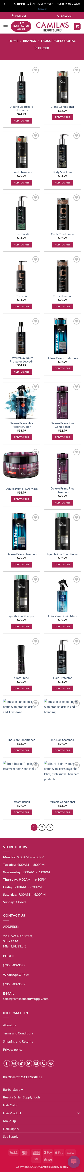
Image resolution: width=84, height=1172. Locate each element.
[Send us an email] (36, 1063)
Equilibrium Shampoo (21, 616)
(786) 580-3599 (14, 965)
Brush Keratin (21, 234)
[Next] (49, 827)
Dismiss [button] (42, 9)
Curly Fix (21, 296)
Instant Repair (21, 801)
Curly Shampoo (62, 296)
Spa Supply (10, 1136)
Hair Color (10, 1105)
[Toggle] (78, 1112)
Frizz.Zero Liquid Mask (62, 616)
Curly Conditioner (62, 234)
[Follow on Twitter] (28, 1063)
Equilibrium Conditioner (62, 554)
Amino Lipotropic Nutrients (21, 108)
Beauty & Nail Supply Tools (21, 1097)
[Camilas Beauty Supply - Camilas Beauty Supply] (52, 27)
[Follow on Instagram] (14, 1063)
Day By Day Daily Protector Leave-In (21, 359)
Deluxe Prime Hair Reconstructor (21, 425)
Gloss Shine (21, 677)
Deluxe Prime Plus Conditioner (62, 425)
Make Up (9, 1121)
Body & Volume (62, 172)
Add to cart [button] (21, 120)
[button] (5, 26)
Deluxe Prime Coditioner (62, 358)
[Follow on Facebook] (6, 1063)
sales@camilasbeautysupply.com (26, 999)
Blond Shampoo (22, 172)
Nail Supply (11, 1129)
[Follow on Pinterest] (51, 1063)
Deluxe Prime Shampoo (21, 554)
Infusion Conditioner (21, 739)
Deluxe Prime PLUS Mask (22, 488)
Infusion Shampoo (62, 739)
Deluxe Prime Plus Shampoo (62, 490)
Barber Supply (13, 1089)
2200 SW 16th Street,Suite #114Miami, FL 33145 (18, 941)
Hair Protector (62, 677)
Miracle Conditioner (62, 801)
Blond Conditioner (62, 106)
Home (14, 40)
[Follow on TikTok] (21, 1063)
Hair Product (12, 1113)
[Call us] (43, 1063)
